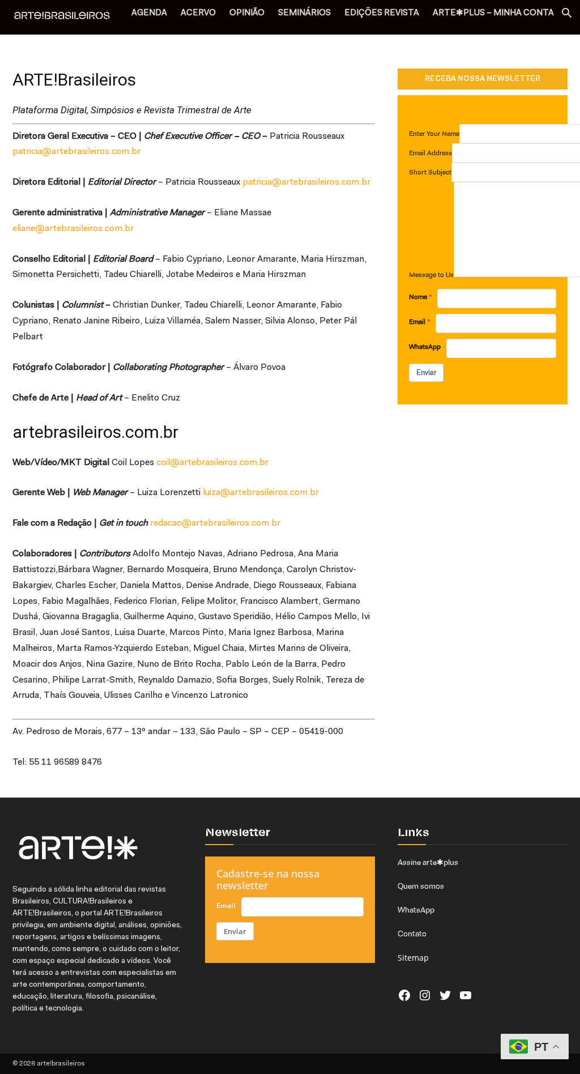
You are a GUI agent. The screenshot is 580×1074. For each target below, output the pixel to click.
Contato (412, 933)
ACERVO (198, 13)
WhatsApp (425, 346)
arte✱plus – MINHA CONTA (493, 13)
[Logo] (68, 17)
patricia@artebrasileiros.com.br (76, 151)
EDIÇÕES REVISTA (381, 13)
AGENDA (149, 13)
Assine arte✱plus (428, 862)
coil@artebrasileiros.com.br (212, 462)
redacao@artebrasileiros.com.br (215, 523)
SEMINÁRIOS (304, 13)
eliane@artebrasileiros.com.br (73, 228)
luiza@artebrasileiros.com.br (261, 492)
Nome (418, 296)
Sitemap (413, 957)
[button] (566, 14)
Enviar (426, 372)
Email (417, 321)
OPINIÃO (247, 13)
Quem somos (421, 886)
